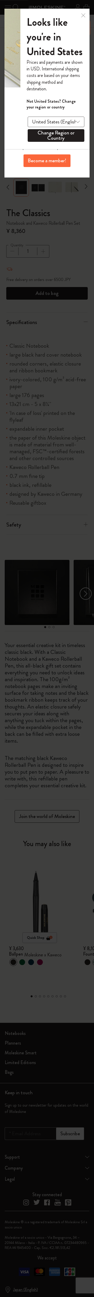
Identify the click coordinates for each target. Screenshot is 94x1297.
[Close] (83, 14)
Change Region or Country (56, 135)
